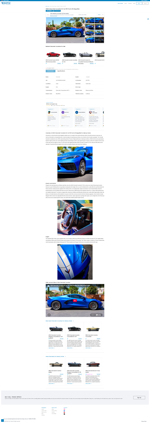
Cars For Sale (54, 6)
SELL (139, 3)
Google (53, 125)
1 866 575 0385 (6, 0)
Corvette (61, 6)
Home (51, 6)
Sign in (145, 3)
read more (77, 123)
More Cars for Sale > (53, 15)
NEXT (99, 14)
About (126, 3)
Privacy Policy (143, 421)
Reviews (130, 3)
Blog (134, 3)
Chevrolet (58, 6)
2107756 (64, 6)
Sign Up (139, 397)
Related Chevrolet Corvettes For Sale (55, 46)
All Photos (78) (99, 40)
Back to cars (47, 6)
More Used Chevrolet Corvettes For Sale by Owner (59, 321)
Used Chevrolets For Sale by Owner (55, 356)
